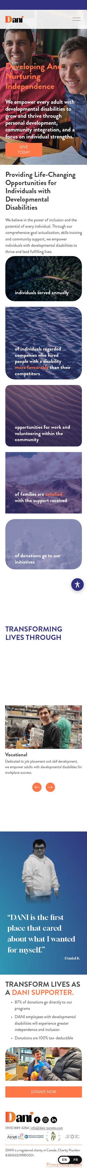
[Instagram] (45, 1120)
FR (76, 1160)
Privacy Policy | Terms (64, 1164)
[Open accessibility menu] (77, 584)
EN (64, 1160)
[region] (43, 748)
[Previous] (36, 787)
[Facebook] (37, 1120)
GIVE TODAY (24, 149)
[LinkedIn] (54, 1120)
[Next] (50, 787)
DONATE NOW (43, 1092)
